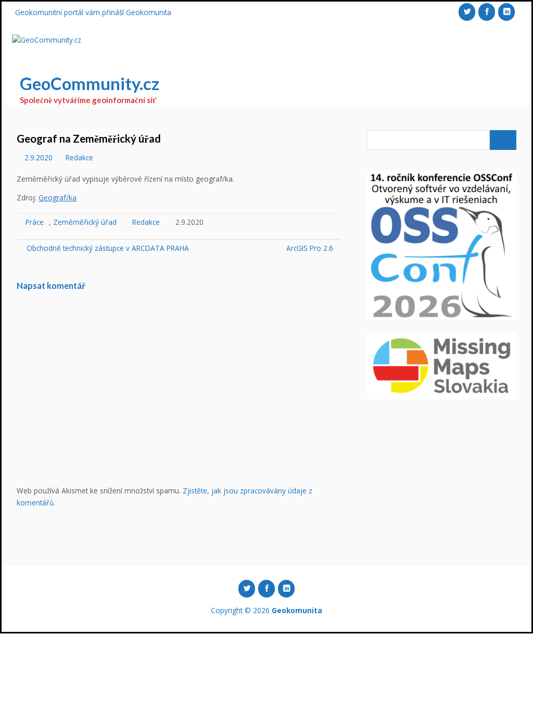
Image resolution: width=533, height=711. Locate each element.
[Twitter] (467, 12)
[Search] (503, 140)
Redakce (79, 157)
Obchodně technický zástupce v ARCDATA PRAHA (106, 248)
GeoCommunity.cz (89, 83)
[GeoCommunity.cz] (46, 40)
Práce (35, 222)
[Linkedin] (506, 12)
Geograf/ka (58, 197)
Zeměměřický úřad (85, 222)
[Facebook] (486, 12)
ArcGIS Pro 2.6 (309, 248)
